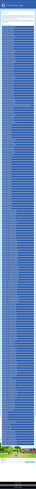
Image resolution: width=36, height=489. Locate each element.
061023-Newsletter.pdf (7, 137)
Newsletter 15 (5, 419)
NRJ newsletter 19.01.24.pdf (8, 142)
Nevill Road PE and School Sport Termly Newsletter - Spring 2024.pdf (16, 105)
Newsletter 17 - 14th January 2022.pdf (10, 262)
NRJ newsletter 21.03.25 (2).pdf (9, 51)
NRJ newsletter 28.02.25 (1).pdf (9, 58)
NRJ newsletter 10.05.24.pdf (8, 93)
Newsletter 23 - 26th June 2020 (9, 404)
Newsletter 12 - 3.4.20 (7, 426)
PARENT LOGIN (18, 485)
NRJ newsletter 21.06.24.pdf (8, 90)
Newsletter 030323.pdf (7, 191)
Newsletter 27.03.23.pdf (7, 206)
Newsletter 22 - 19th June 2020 (9, 407)
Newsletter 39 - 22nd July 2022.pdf (9, 210)
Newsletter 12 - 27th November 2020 (10, 370)
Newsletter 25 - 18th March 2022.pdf (10, 242)
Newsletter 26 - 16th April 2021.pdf (9, 336)
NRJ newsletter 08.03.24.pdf (8, 112)
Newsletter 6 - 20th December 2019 (10, 441)
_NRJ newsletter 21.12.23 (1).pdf (9, 144)
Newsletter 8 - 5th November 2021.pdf (10, 284)
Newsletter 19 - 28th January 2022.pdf (10, 257)
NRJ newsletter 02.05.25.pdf (8, 41)
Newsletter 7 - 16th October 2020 (9, 382)
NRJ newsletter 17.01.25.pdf (8, 66)
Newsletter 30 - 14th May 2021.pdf (9, 326)
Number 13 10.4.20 (6, 424)
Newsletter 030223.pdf (7, 186)
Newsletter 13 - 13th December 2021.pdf (11, 272)
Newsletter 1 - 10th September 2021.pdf (10, 301)
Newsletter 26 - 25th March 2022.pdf (10, 240)
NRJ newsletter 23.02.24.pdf (8, 154)
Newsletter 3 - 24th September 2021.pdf (10, 296)
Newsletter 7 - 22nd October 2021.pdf (10, 287)
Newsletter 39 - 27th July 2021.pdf (9, 304)
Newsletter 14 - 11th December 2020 (10, 365)
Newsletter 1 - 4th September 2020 (9, 397)
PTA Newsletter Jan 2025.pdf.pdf (9, 61)
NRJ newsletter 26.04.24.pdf (8, 98)
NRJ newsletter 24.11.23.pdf (8, 147)
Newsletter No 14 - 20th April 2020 (9, 422)
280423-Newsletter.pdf (7, 159)
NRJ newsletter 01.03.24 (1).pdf (9, 115)
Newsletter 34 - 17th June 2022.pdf (9, 223)
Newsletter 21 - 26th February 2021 (10, 348)
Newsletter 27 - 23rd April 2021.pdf (9, 333)
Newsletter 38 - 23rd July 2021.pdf (9, 306)
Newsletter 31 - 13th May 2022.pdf (9, 230)
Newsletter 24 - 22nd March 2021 (9, 341)
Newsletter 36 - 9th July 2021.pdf (9, 311)
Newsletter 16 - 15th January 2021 (9, 360)
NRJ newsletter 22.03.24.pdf (8, 107)
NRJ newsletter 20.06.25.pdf (8, 34)
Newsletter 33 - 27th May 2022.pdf (9, 225)
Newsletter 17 (5, 414)
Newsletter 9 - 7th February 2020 (9, 434)
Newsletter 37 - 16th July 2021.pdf (9, 309)
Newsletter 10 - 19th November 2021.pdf (11, 279)
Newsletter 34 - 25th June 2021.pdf (9, 316)
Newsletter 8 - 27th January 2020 (9, 436)
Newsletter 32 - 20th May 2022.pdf (9, 228)
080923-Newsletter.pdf (7, 134)
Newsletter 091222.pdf (7, 188)
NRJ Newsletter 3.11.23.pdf (8, 120)
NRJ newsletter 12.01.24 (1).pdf (9, 139)
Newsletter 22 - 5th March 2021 (9, 345)
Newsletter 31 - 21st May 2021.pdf (9, 323)
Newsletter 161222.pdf (7, 166)
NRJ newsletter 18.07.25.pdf (8, 29)
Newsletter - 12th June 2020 (8, 409)
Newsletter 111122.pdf (7, 179)
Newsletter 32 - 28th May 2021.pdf (9, 321)
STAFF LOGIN (18, 482)
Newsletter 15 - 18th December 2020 (10, 363)
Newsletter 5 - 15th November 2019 (10, 444)
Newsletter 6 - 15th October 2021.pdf (10, 289)
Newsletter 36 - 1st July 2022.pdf (9, 218)
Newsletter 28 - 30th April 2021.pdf (9, 331)
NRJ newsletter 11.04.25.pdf (8, 44)
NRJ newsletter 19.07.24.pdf (8, 80)
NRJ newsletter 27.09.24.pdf (8, 73)
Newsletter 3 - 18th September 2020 (10, 392)
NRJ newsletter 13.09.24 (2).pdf (9, 78)
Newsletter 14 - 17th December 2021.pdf (11, 269)
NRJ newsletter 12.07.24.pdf (8, 83)
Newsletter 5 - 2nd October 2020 (9, 387)
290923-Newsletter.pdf (7, 125)
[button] (2, 1)
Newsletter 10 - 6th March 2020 (9, 431)
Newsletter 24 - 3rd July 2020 (8, 402)
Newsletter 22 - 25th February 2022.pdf (10, 250)
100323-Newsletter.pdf (7, 208)
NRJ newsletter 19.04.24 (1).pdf (9, 100)
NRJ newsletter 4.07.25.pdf (8, 31)
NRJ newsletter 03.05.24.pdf (8, 95)
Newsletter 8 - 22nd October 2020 (9, 380)
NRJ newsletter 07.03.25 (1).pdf (9, 56)
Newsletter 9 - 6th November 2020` (9, 375)
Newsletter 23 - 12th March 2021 (9, 343)
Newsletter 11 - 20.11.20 (7, 377)
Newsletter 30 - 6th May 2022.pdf (9, 233)
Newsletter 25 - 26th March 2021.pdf (10, 338)
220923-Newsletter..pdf (7, 127)
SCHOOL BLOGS (18, 487)
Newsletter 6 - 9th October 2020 (9, 385)
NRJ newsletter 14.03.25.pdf (8, 53)
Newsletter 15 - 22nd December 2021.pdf (11, 267)
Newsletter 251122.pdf (7, 171)
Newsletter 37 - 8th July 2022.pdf (9, 215)
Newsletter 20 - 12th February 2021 (10, 350)
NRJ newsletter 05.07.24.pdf (8, 85)
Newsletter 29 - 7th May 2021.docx (9, 328)
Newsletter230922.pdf (7, 164)
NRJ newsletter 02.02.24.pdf (8, 149)
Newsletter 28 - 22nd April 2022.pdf (10, 235)
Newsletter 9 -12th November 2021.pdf (10, 282)
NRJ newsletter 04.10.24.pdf (8, 71)
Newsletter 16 (5, 417)
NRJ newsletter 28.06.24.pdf (8, 88)
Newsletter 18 (5, 412)
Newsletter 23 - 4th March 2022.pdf (9, 247)
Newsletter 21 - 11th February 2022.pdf (10, 252)
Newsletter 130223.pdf (7, 181)
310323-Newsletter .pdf (7, 198)
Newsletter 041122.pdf (7, 193)
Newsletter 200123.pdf (7, 176)
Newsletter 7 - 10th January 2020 (9, 439)
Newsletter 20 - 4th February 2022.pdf (10, 255)
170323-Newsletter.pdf (7, 196)
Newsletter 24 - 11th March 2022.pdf (10, 245)
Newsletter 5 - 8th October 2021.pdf (10, 291)
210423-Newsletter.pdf (7, 203)
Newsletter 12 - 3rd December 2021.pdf (10, 274)
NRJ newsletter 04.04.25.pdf (8, 46)
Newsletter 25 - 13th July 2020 (9, 399)
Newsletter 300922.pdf (7, 161)
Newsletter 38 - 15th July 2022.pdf (9, 213)
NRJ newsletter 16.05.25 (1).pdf (9, 36)
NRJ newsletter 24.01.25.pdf (8, 63)
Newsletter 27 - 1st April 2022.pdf (9, 237)
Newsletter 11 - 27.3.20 (7, 429)
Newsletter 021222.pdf (7, 201)
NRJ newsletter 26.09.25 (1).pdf (9, 26)
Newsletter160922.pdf (7, 169)
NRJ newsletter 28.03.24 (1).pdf (9, 102)
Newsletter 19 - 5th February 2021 (9, 353)
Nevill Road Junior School (15, 5)
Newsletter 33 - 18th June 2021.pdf (9, 318)
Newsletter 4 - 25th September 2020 (10, 390)
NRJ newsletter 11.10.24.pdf (8, 68)
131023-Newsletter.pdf (7, 132)
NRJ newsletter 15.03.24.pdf (8, 110)
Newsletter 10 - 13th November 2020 (10, 372)
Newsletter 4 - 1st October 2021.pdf (10, 294)
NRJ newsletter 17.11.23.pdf (8, 117)
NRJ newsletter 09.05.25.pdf (8, 39)
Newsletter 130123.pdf (7, 174)
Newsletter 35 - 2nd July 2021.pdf (9, 314)
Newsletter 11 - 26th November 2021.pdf (11, 277)
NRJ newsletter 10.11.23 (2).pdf (9, 122)
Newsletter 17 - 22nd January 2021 (9, 358)
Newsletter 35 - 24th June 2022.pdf (9, 220)
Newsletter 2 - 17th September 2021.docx (11, 299)
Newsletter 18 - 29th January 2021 (9, 355)
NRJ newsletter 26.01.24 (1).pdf (9, 152)
